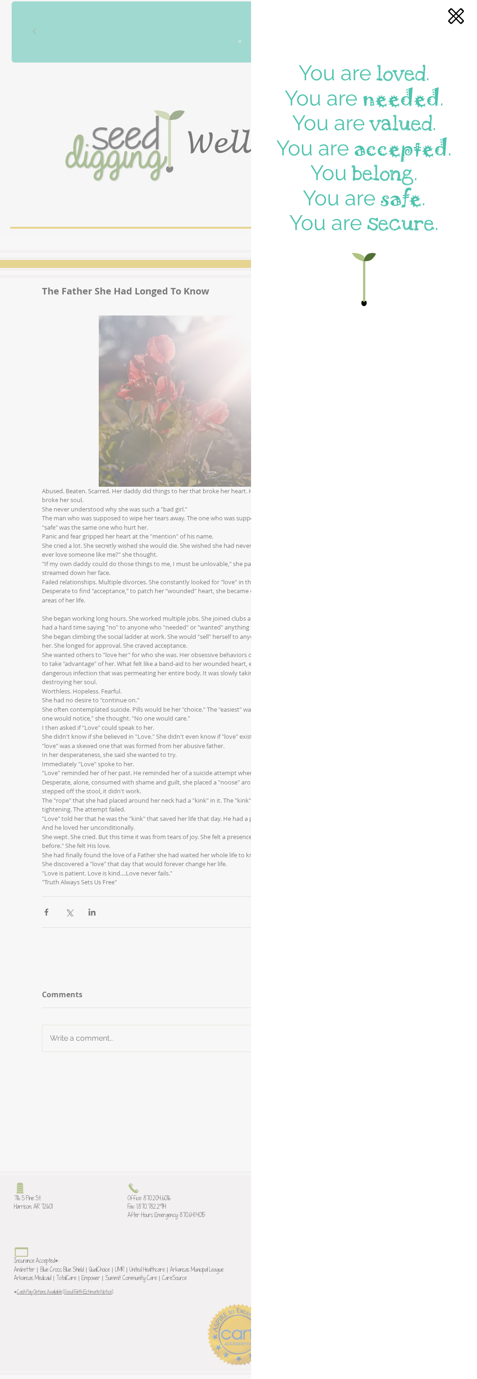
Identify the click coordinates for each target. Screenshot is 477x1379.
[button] (456, 16)
